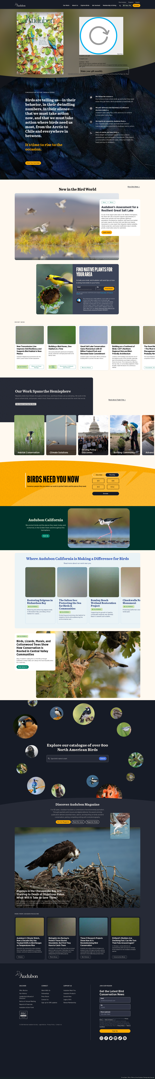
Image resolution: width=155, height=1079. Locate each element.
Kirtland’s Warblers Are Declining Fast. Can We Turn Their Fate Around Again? (125, 938)
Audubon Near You (70, 990)
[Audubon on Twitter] (111, 1038)
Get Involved (96, 5)
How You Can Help (33, 163)
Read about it (22, 667)
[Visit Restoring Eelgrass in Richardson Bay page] (40, 595)
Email (79, 287)
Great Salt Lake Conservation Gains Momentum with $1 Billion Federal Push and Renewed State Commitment (93, 347)
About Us (75, 5)
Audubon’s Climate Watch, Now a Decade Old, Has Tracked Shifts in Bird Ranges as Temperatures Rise (30, 938)
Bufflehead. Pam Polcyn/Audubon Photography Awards (93, 781)
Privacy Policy (103, 292)
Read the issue (78, 822)
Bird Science (85, 957)
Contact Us (45, 999)
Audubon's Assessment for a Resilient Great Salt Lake (119, 208)
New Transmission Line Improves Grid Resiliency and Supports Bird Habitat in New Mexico (30, 347)
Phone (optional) (105, 1012)
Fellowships (45, 993)
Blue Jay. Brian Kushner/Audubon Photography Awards (36, 785)
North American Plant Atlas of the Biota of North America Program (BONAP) (99, 309)
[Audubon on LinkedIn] (115, 1038)
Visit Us (45, 536)
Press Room (45, 996)
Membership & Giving (109, 5)
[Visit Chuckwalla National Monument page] (136, 595)
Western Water (86, 367)
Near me (128, 5)
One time (99, 475)
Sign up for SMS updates (49, 1002)
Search (120, 5)
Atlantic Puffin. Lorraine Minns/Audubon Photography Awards (56, 713)
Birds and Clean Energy (36, 367)
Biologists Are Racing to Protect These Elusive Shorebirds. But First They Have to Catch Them (62, 938)
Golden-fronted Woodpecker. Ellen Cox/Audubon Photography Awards (58, 790)
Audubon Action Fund (26, 1007)
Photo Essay (53, 957)
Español (138, 2)
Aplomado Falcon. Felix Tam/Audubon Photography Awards (25, 726)
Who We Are (23, 990)
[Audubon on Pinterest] (125, 1038)
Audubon (20, 4)
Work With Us (45, 990)
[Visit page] (67, 226)
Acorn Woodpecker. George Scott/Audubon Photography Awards (83, 714)
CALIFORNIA (33, 606)
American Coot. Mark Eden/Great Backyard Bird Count (135, 759)
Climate (20, 957)
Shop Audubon (122, 2)
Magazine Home (92, 822)
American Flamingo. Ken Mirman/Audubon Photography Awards (109, 796)
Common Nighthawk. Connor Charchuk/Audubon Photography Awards (116, 713)
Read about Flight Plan (116, 400)
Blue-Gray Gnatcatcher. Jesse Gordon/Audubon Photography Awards (124, 729)
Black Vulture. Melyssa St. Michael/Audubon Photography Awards (31, 751)
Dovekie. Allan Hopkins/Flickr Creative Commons (130, 777)
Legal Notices (42, 1024)
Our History (23, 993)
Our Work (66, 5)
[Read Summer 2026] (120, 826)
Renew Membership (70, 1002)
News (104, 202)
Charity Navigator (23, 1015)
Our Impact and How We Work (26, 404)
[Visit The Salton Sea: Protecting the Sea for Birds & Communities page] (72, 595)
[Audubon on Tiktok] (120, 1038)
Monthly (112, 475)
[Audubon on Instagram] (101, 1038)
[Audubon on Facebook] (106, 1038)
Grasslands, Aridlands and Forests (66, 367)
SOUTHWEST (23, 367)
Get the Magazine (63, 822)
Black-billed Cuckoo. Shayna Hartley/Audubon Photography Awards (22, 768)
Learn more (107, 232)
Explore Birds (85, 5)
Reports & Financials (26, 1004)
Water (112, 202)
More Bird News (133, 187)
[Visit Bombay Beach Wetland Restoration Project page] (104, 595)
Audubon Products (70, 993)
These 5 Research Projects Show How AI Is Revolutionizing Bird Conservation (93, 938)
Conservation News (119, 957)
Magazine (130, 2)
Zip (98, 287)
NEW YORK (53, 367)
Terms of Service (109, 1019)
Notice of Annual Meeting (27, 1001)
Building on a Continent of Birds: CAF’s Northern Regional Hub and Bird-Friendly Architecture (125, 347)
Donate (136, 5)
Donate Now (67, 996)
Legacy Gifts (67, 999)
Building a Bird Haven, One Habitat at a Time (62, 347)
